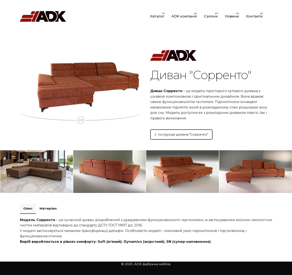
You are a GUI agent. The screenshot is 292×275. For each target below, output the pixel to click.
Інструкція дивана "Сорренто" (183, 134)
